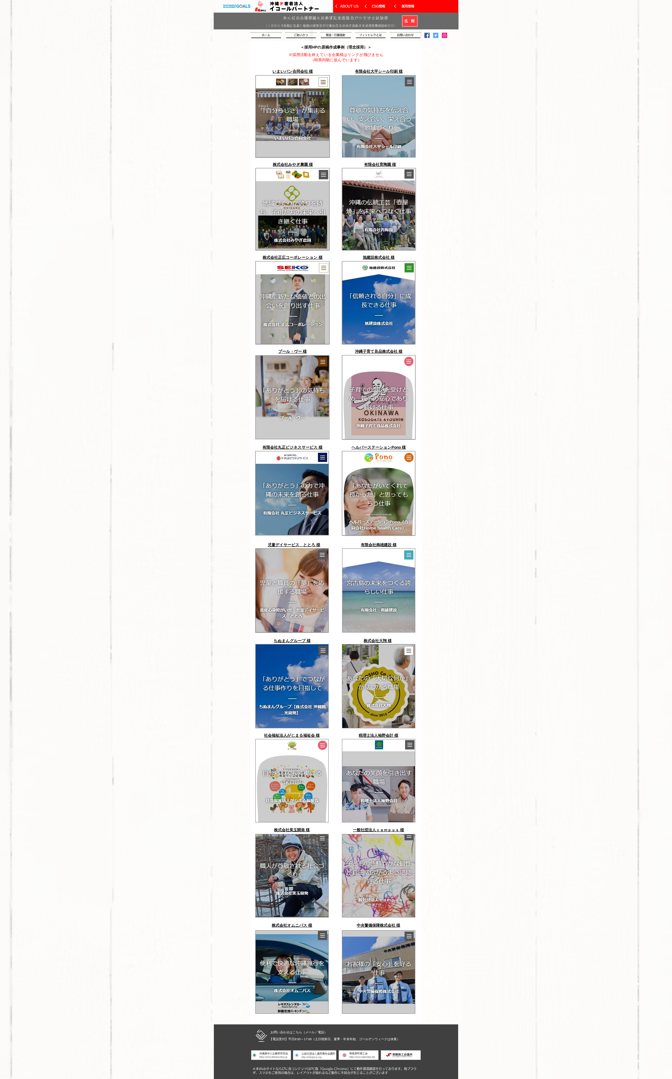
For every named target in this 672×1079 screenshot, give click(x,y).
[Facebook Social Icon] (427, 35)
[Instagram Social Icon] (444, 35)
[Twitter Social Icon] (435, 35)
